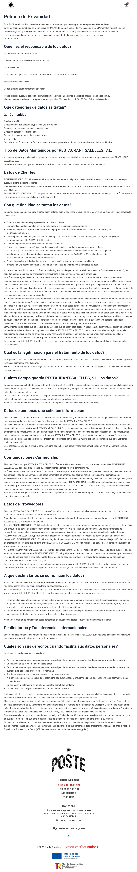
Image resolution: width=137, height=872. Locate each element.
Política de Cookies (68, 789)
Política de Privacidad (68, 785)
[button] (117, 5)
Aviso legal (69, 797)
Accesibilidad (68, 793)
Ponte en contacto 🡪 (68, 820)
